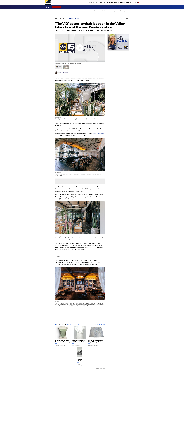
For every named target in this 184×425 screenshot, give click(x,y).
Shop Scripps (124, 2)
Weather (110, 2)
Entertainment (60, 18)
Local (97, 2)
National (103, 2)
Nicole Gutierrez (64, 72)
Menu (91, 2)
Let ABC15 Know (116, 7)
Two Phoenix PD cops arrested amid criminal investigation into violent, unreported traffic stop (98, 11)
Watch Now (134, 2)
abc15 (47, 7)
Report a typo (59, 313)
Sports (116, 2)
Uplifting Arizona (108, 7)
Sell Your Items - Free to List (72, 324)
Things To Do (130, 7)
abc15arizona (49, 7)
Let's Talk (124, 7)
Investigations (100, 7)
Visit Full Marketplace (100, 324)
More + (136, 7)
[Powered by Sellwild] (102, 368)
